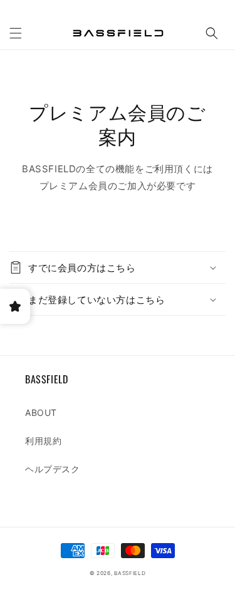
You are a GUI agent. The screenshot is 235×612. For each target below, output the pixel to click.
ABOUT (41, 412)
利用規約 (43, 440)
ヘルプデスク (52, 469)
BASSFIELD (129, 573)
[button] (15, 33)
